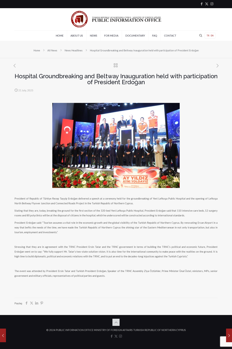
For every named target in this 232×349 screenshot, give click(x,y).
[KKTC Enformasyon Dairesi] (116, 19)
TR (208, 35)
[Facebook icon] (201, 4)
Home (36, 50)
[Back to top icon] (116, 322)
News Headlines (74, 50)
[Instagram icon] (211, 4)
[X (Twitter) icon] (206, 4)
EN (212, 35)
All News (52, 50)
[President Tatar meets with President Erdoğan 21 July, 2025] (3, 335)
